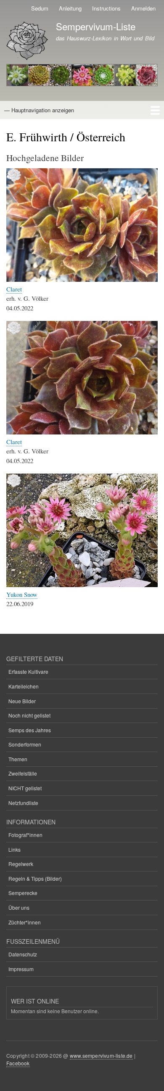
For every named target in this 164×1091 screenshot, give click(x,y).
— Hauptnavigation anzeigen (39, 110)
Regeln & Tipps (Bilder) (35, 878)
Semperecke (22, 892)
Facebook (18, 1063)
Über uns (18, 907)
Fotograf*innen (25, 834)
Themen (17, 759)
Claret (14, 289)
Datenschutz (22, 954)
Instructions (106, 8)
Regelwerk (20, 863)
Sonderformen (24, 744)
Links (14, 849)
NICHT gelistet (25, 788)
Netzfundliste (23, 802)
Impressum (21, 968)
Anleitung (70, 8)
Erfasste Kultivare (28, 671)
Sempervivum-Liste (95, 26)
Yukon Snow (21, 594)
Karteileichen (23, 686)
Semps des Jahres (29, 730)
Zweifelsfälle (22, 773)
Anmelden (143, 8)
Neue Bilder (22, 700)
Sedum (39, 8)
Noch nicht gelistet (29, 715)
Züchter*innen (24, 922)
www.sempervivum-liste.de (101, 1055)
